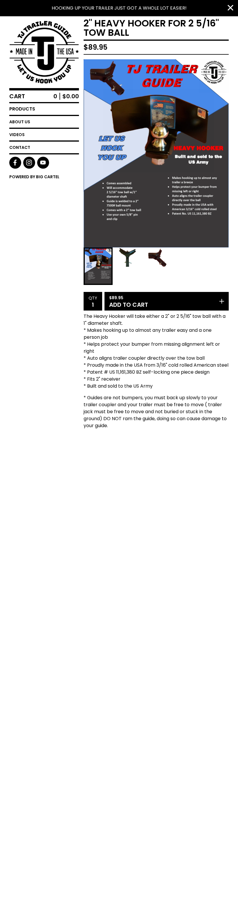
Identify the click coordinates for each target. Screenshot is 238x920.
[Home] (44, 52)
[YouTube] (43, 163)
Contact (19, 147)
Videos (17, 135)
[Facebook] (15, 163)
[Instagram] (29, 163)
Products (22, 109)
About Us (19, 122)
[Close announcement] (230, 8)
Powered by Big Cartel (34, 177)
